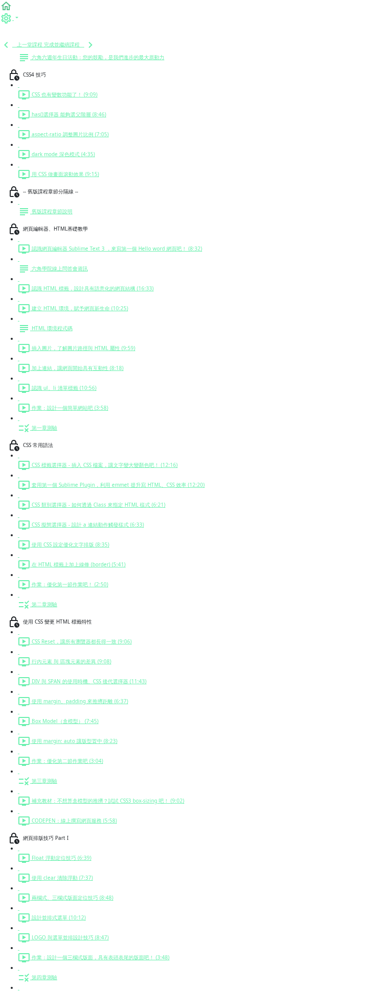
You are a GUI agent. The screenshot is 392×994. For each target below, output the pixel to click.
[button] (6, 5)
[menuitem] (9, 17)
